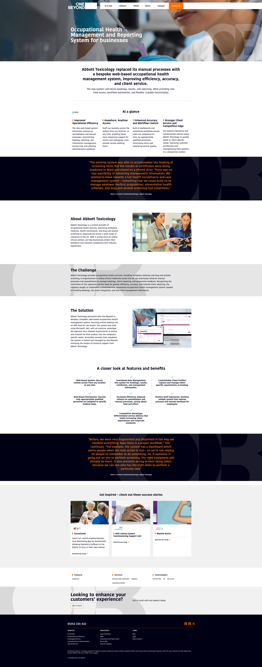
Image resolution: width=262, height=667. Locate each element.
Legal (134, 636)
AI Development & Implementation (78, 641)
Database (134, 579)
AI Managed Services (74, 639)
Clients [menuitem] (147, 6)
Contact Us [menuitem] (176, 6)
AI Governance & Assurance (76, 636)
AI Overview (71, 634)
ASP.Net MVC (157, 579)
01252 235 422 (77, 624)
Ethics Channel (137, 639)
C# (164, 579)
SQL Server (170, 579)
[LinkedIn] (185, 623)
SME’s (102, 636)
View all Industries (106, 644)
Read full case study (79, 554)
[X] (193, 623)
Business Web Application (120, 579)
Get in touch (77, 605)
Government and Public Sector (109, 639)
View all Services (73, 644)
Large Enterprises (105, 634)
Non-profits (103, 641)
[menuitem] (108, 6)
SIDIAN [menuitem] (136, 6)
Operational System (118, 583)
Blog (134, 634)
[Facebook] (189, 623)
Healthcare (75, 579)
